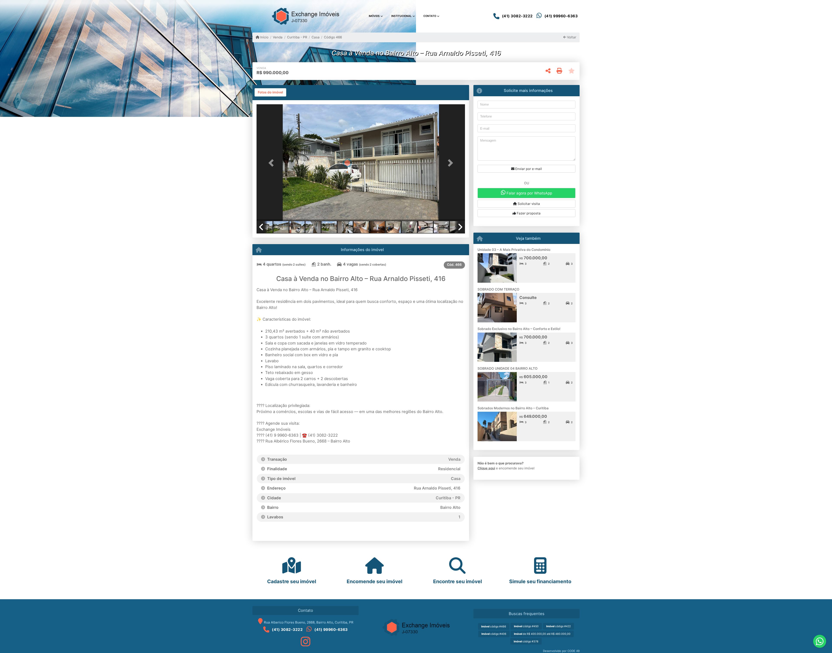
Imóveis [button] (374, 16)
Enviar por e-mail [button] (528, 169)
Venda (278, 37)
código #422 (558, 626)
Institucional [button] (401, 16)
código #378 (526, 641)
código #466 (493, 626)
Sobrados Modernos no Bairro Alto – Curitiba (513, 408)
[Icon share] (305, 641)
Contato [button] (429, 16)
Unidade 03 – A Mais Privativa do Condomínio (514, 250)
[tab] (270, 92)
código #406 (493, 633)
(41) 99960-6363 (561, 16)
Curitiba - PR (297, 37)
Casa (316, 37)
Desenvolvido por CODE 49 (561, 651)
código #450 (526, 626)
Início (263, 37)
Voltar (571, 37)
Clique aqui (486, 468)
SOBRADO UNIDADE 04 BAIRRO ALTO (508, 368)
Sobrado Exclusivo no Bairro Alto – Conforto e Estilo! (519, 329)
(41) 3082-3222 (517, 16)
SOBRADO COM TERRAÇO (498, 289)
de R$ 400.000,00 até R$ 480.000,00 (542, 633)
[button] (272, 163)
